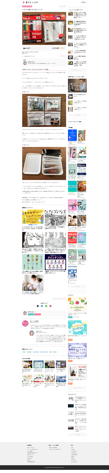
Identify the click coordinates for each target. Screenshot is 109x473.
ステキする (63, 56)
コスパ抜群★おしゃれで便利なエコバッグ (32, 199)
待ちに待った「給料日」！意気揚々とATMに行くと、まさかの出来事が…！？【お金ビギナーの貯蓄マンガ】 (32, 251)
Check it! (72, 449)
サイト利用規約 (30, 451)
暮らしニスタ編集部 (34, 321)
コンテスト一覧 (77, 387)
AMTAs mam (39, 331)
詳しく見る (38, 314)
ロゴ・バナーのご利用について (32, 449)
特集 (72, 447)
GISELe (72, 456)
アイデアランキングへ (77, 70)
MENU (84, 2)
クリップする (63, 6)
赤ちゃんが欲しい (74, 461)
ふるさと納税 (73, 451)
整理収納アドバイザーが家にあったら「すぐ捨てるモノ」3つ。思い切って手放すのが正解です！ (43, 197)
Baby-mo (72, 458)
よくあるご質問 (30, 456)
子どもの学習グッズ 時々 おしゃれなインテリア (34, 202)
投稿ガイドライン (30, 454)
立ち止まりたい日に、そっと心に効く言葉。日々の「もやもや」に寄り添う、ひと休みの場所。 (32, 228)
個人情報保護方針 (30, 461)
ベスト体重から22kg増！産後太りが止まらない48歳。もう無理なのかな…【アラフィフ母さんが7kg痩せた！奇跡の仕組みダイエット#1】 (55, 251)
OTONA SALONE (74, 454)
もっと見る (77, 115)
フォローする (31, 314)
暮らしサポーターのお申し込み (54, 449)
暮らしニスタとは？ (30, 447)
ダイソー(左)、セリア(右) (27, 6)
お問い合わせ (29, 458)
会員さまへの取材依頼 (53, 447)
